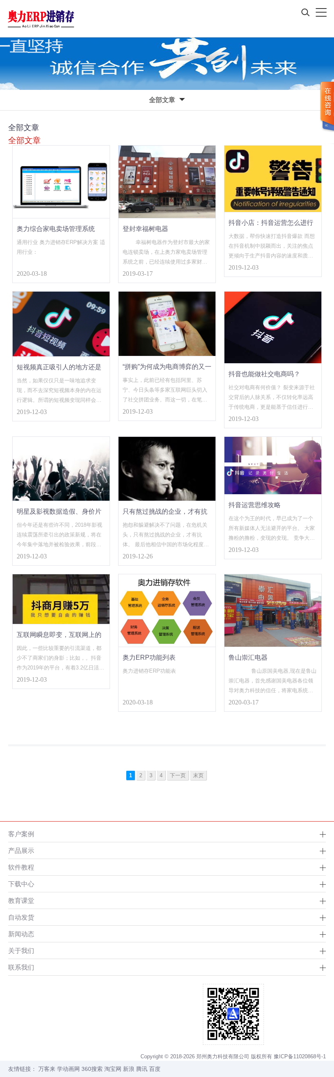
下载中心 (21, 883)
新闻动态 (21, 933)
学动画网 (68, 1069)
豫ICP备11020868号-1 (300, 1056)
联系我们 (21, 967)
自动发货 (21, 917)
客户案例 (21, 833)
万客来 (46, 1069)
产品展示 (21, 850)
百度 (154, 1069)
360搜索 (92, 1069)
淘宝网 (112, 1069)
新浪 (128, 1069)
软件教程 (21, 867)
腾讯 (141, 1069)
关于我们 (21, 950)
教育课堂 (21, 900)
